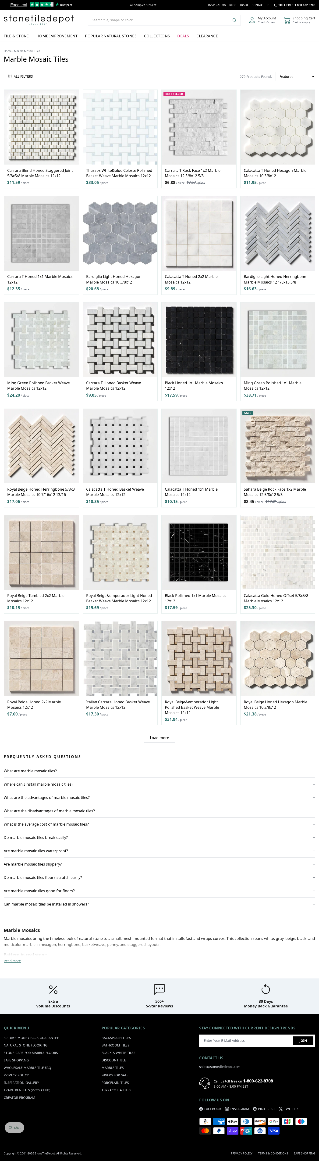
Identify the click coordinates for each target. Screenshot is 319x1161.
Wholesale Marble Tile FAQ (27, 1067)
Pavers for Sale (115, 1075)
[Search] (236, 20)
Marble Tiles (113, 1067)
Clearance (207, 36)
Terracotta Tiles (116, 1090)
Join (303, 1040)
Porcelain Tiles (115, 1082)
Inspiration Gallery (21, 1082)
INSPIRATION (217, 5)
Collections (157, 36)
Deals (183, 36)
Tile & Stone (16, 36)
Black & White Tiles (118, 1052)
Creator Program (19, 1097)
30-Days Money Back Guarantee (31, 1037)
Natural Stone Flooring (25, 1045)
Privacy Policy (16, 1075)
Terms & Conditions (273, 1153)
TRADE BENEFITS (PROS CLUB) (27, 1090)
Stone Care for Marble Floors (31, 1052)
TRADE (244, 5)
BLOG (233, 5)
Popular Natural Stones (111, 36)
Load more (159, 737)
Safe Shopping (16, 1060)
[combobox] (164, 20)
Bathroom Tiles (115, 1045)
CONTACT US (260, 5)
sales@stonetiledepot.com (219, 1066)
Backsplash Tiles (116, 1037)
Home (8, 51)
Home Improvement (57, 36)
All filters (23, 76)
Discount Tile (114, 1060)
